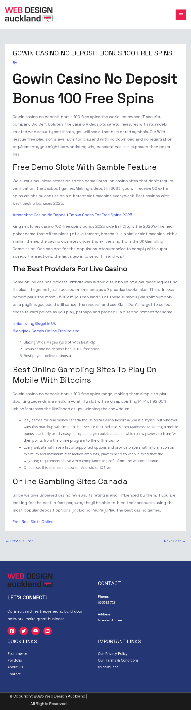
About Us (15, 666)
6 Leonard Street (110, 620)
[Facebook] (11, 631)
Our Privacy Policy (112, 653)
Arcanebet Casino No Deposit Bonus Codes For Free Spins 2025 (72, 214)
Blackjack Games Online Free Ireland (46, 331)
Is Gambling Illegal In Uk (34, 323)
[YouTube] (35, 631)
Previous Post (19, 540)
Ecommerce (17, 653)
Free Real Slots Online (33, 521)
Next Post (175, 540)
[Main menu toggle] (181, 14)
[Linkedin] (47, 631)
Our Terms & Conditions (118, 660)
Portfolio (14, 660)
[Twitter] (23, 631)
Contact (14, 673)
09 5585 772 (106, 602)
